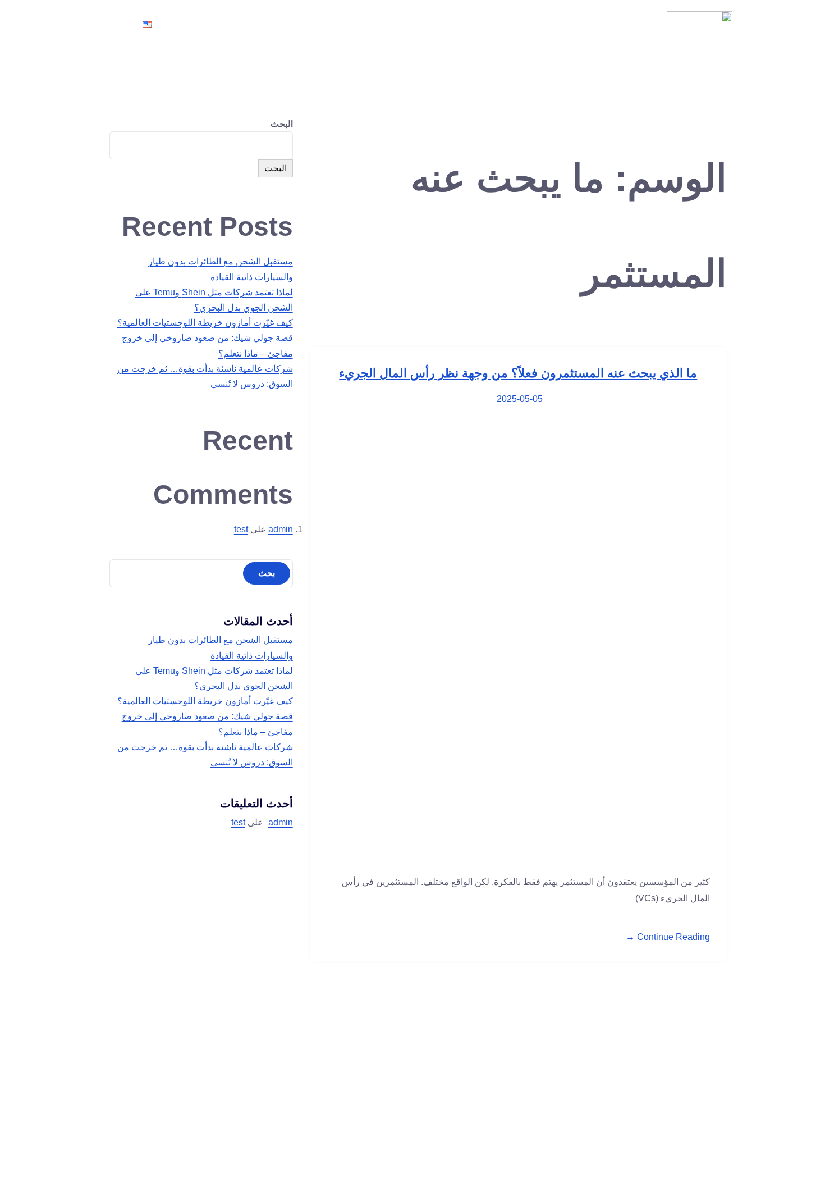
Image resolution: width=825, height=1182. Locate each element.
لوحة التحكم (244, 24)
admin (280, 529)
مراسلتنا (185, 24)
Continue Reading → (668, 937)
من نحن (518, 24)
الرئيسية (569, 24)
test (241, 529)
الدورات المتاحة (452, 24)
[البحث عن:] (201, 573)
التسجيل (303, 24)
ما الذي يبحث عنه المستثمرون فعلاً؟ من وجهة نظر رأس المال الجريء (518, 373)
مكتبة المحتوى (374, 24)
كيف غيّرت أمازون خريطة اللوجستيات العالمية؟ (205, 322)
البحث (282, 124)
